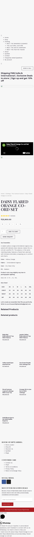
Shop (6, 39)
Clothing (7, 41)
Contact (7, 55)
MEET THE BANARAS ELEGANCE (17, 43)
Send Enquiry (8, 237)
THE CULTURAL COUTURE (15, 45)
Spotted (7, 54)
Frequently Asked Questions (13, 58)
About (6, 52)
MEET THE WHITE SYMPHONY (16, 47)
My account (8, 60)
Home (6, 37)
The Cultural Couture (18, 193)
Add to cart (13, 231)
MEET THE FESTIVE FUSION (16, 49)
